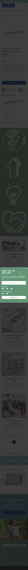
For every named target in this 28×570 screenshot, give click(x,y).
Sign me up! (13, 297)
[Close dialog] (27, 268)
